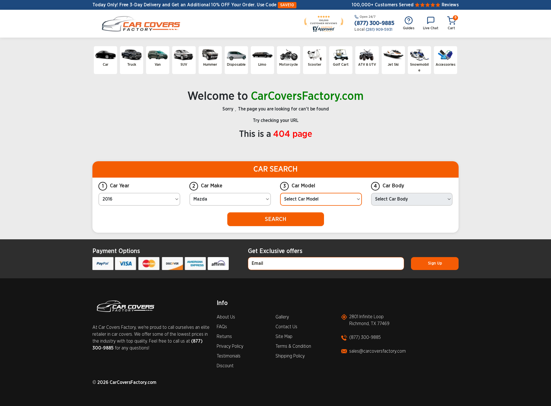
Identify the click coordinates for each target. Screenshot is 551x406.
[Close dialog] (333, 120)
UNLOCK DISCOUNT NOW (275, 280)
